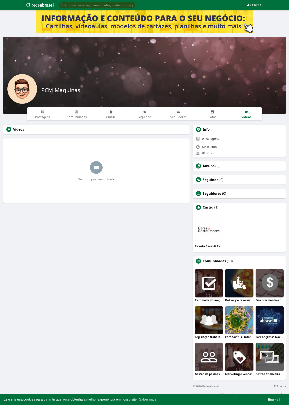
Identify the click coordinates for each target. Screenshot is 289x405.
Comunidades (214, 261)
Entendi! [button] (274, 399)
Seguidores (212, 193)
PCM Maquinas (60, 90)
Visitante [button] (255, 5)
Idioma (281, 386)
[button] (97, 4)
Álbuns (209, 166)
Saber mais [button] (147, 399)
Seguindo (211, 179)
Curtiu (208, 207)
